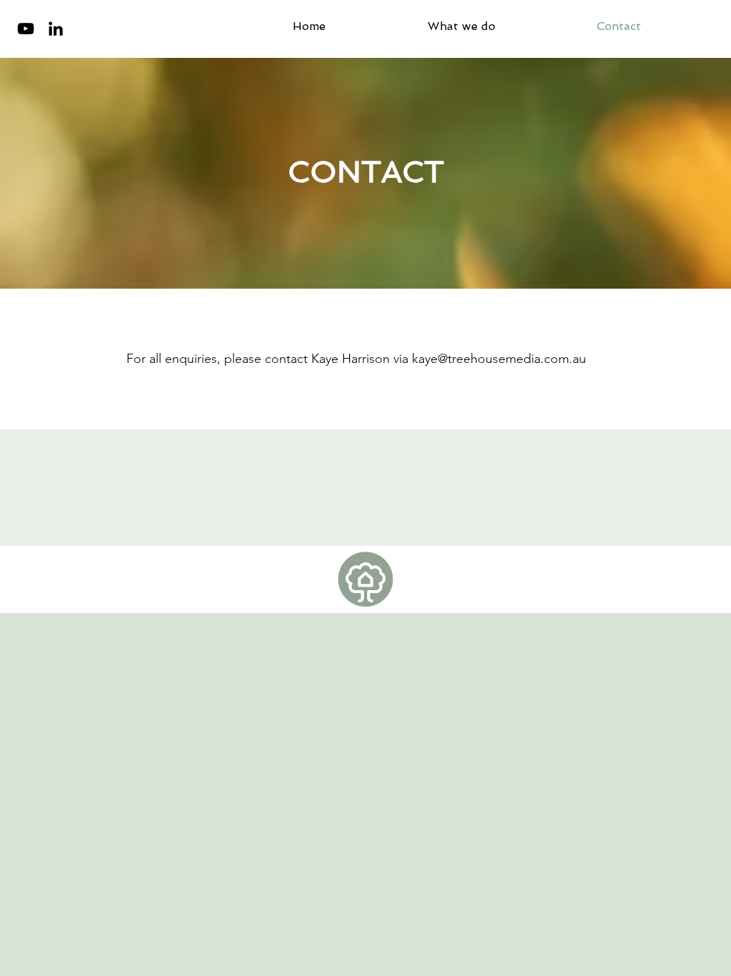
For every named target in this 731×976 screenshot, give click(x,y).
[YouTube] (26, 29)
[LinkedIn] (56, 29)
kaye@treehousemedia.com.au (499, 359)
